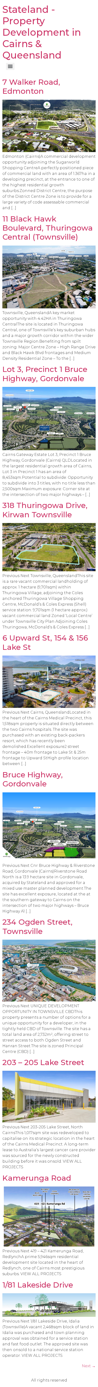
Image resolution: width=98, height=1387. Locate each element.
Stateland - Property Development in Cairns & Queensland (41, 32)
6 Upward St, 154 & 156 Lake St (45, 642)
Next (89, 1366)
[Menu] (10, 66)
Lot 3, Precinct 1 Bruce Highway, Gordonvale (44, 374)
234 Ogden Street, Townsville (37, 926)
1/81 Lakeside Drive (37, 1284)
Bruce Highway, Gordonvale (32, 779)
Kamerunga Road (36, 1178)
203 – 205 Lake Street (43, 1062)
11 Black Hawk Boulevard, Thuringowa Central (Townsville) (47, 228)
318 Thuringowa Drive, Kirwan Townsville (45, 510)
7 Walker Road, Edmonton (31, 86)
